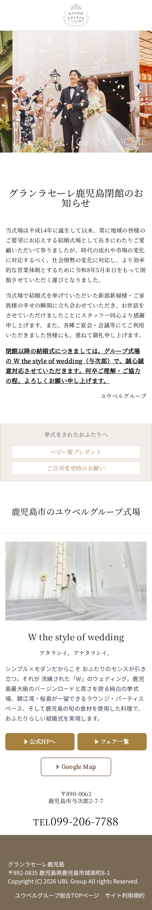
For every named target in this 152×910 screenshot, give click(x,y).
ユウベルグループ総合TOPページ (57, 895)
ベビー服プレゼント (76, 452)
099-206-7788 (75, 821)
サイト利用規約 (125, 895)
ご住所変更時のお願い (76, 468)
